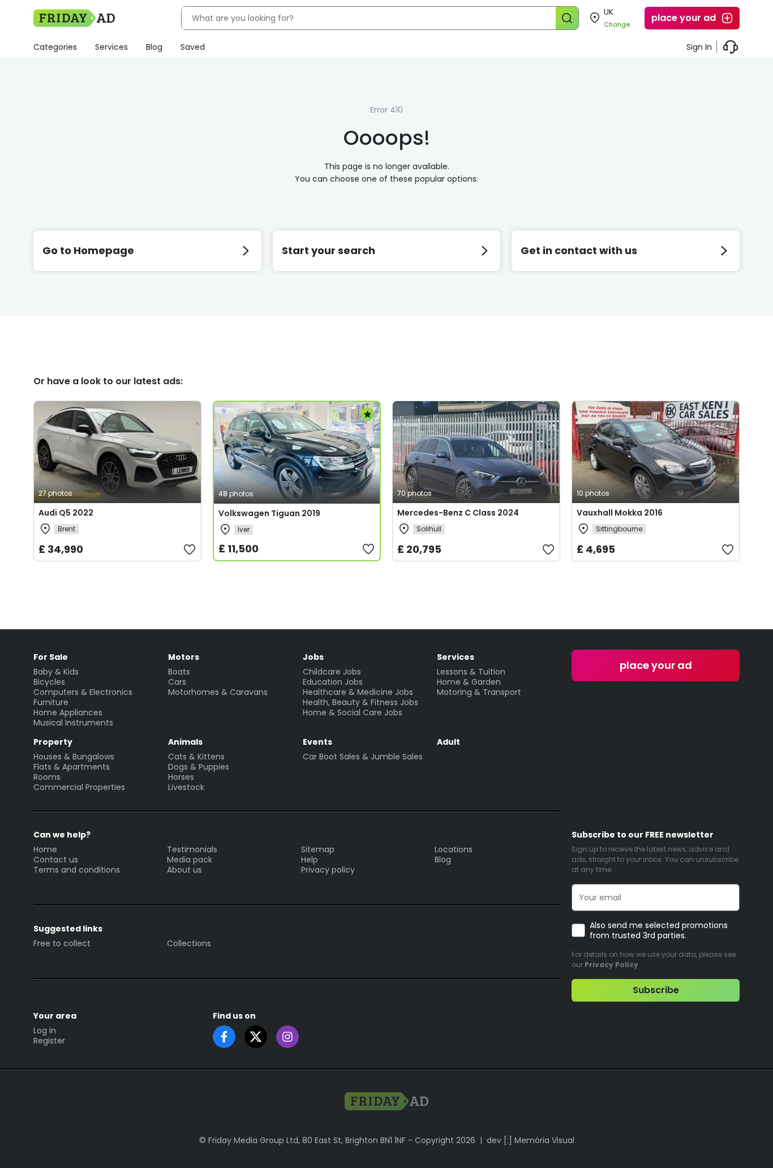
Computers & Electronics (82, 692)
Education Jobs (333, 682)
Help (309, 859)
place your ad (683, 17)
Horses (181, 777)
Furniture (50, 702)
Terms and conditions (76, 869)
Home (45, 849)
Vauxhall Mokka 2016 (620, 512)
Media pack (189, 859)
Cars (177, 682)
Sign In (699, 47)
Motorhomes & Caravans (218, 692)
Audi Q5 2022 (65, 512)
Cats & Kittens (196, 757)
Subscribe (656, 990)
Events (317, 742)
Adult (448, 742)
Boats (179, 672)
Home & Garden (469, 682)
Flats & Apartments (71, 767)
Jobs (313, 657)
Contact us (55, 859)
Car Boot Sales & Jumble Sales (363, 757)
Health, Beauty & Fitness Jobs (360, 702)
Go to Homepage (88, 250)
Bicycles (49, 682)
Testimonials (192, 849)
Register (49, 1040)
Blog (154, 47)
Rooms (47, 777)
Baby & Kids (56, 672)
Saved (193, 47)
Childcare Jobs (332, 672)
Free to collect (62, 943)
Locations (454, 849)
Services (111, 47)
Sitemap (317, 849)
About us (184, 869)
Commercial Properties (79, 787)
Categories (55, 47)
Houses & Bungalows (73, 757)
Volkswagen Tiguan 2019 (269, 513)
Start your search (328, 250)
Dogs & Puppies (198, 767)
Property (52, 742)
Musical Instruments (73, 723)
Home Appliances (67, 712)
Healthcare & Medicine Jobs (358, 692)
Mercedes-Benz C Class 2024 (458, 512)
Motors (183, 657)
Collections (189, 943)
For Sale (50, 657)
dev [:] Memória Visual (530, 1140)
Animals (185, 742)
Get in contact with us (579, 250)
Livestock (186, 787)
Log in (44, 1030)
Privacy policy (328, 869)
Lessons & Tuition (471, 672)
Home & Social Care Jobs (352, 712)
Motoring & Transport (479, 692)
